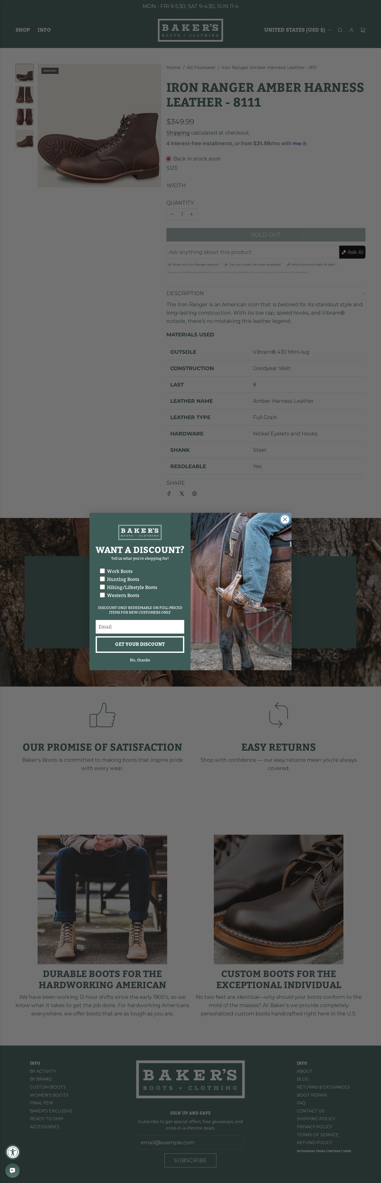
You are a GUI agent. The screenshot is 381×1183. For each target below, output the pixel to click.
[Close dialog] (285, 519)
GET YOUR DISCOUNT (140, 644)
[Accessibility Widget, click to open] (12, 1152)
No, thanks (140, 660)
